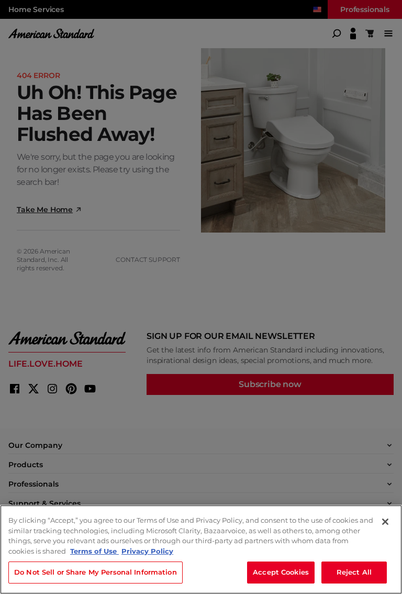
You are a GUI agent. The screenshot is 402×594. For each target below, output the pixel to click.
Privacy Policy (147, 551)
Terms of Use (94, 551)
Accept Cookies (281, 572)
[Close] (385, 521)
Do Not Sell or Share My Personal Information (95, 572)
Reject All (354, 572)
